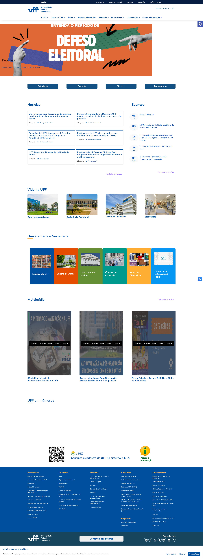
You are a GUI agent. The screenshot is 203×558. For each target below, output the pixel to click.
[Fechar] (201, 546)
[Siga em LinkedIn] (160, 540)
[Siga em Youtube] (164, 540)
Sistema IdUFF (32, 518)
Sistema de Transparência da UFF (163, 518)
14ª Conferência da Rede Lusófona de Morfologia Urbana (156, 126)
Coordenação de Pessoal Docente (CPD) (70, 495)
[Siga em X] (155, 540)
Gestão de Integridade (159, 496)
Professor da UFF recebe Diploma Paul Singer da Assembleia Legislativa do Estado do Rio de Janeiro (99, 154)
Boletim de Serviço (158, 485)
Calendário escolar (33, 487)
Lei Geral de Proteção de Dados (162, 500)
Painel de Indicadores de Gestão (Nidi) (163, 504)
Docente (81, 86)
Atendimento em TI (158, 482)
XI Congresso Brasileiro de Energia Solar (155, 147)
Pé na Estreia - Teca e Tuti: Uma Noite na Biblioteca (153, 379)
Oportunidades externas (35, 507)
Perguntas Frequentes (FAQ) (36, 511)
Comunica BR (100, 2)
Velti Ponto (93, 485)
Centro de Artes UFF (128, 483)
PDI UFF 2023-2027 (159, 522)
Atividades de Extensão (128, 476)
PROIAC (61, 487)
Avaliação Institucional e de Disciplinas (161, 477)
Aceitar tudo (194, 554)
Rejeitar (182, 554)
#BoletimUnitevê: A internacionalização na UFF (42, 379)
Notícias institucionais (94, 123)
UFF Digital (62, 509)
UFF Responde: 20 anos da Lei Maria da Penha (49, 153)
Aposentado (160, 86)
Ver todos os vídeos (166, 299)
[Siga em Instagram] (146, 540)
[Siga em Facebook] (150, 540)
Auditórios (155, 525)
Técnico (121, 86)
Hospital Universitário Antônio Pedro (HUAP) (131, 495)
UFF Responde (44, 159)
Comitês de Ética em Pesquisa (68, 505)
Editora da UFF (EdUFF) (129, 487)
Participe (130, 2)
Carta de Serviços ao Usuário (130, 480)
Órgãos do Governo (156, 2)
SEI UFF (155, 514)
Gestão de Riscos (158, 493)
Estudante (43, 86)
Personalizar (171, 554)
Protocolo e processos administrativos (159, 510)
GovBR (43, 2)
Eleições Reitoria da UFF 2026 (162, 489)
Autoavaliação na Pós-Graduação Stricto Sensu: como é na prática (98, 379)
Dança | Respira (146, 114)
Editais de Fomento (65, 491)
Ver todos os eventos (166, 172)
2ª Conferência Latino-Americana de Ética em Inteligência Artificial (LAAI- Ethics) (156, 138)
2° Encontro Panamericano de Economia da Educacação (153, 158)
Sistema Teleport (95, 482)
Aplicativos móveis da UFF (36, 476)
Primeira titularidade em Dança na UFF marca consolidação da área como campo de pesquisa (99, 116)
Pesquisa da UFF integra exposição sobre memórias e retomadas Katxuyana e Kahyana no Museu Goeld (50, 135)
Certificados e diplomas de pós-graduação (37, 492)
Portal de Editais (32, 514)
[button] (200, 24)
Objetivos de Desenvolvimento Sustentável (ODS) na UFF (131, 501)
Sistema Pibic (63, 483)
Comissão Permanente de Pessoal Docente (70, 501)
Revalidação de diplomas (129, 505)
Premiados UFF (92, 161)
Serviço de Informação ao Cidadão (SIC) (132, 510)
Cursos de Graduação (34, 500)
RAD (60, 476)
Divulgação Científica (46, 123)
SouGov (92, 493)
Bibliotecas (31, 483)
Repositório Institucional (67, 480)
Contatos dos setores (101, 538)
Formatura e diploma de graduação (38, 496)
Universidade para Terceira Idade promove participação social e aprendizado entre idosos (50, 116)
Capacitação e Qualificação (98, 489)
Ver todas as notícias (114, 174)
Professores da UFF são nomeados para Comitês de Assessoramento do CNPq (97, 134)
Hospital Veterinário (127, 491)
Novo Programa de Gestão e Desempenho (99, 477)
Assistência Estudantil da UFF (37, 480)
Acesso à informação (115, 2)
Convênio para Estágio (128, 522)
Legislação (141, 2)
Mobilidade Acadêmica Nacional (37, 503)
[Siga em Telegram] (174, 540)
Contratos (124, 526)
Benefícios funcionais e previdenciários (97, 497)
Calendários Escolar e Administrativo (97, 503)
